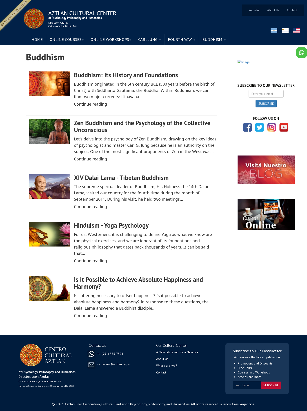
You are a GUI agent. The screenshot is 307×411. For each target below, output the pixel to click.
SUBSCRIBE (266, 104)
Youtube (254, 10)
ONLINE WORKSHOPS (110, 39)
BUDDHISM (212, 39)
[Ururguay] (285, 30)
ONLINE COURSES (65, 39)
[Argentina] (274, 30)
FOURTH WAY (180, 39)
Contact (292, 10)
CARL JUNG (148, 39)
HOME (37, 39)
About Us (273, 10)
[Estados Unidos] (296, 30)
